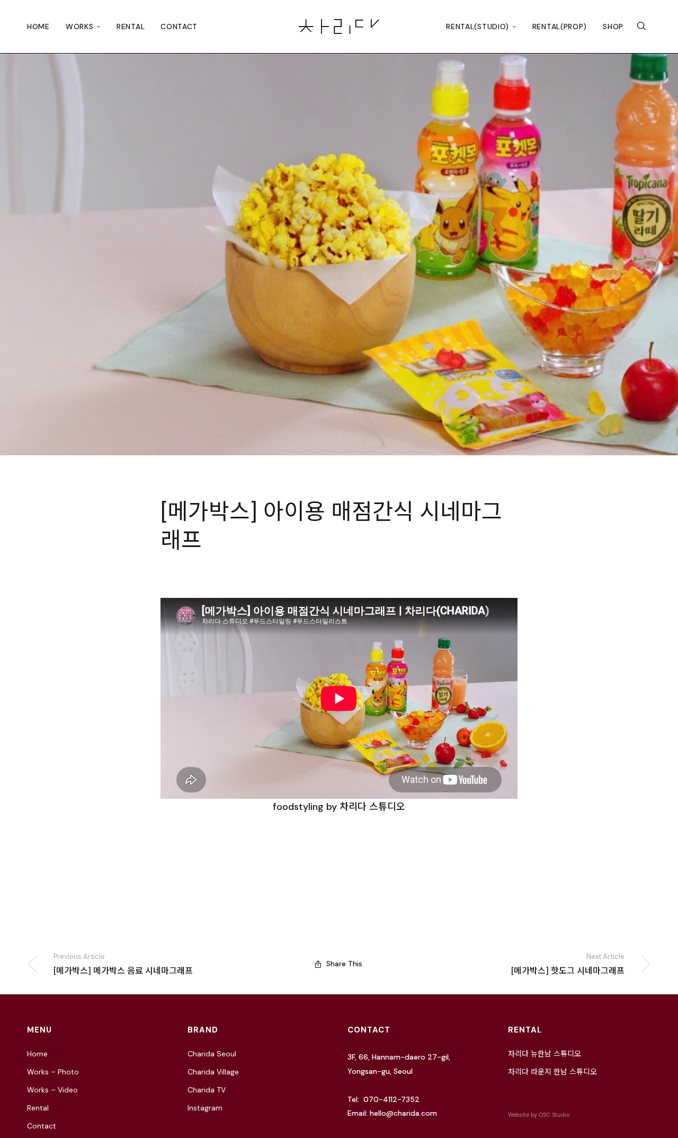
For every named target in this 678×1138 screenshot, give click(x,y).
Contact (179, 26)
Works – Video (52, 1090)
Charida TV (207, 1090)
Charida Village (213, 1072)
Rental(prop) (559, 26)
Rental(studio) (477, 26)
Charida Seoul (212, 1053)
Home (38, 26)
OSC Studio (554, 1114)
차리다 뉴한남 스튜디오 (544, 1053)
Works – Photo (53, 1072)
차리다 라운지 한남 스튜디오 (552, 1072)
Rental (131, 26)
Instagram (205, 1108)
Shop (613, 26)
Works (80, 26)
